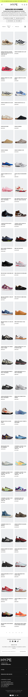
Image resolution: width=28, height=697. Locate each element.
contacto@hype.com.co (8, 684)
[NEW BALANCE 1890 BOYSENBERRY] (7, 435)
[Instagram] (10, 641)
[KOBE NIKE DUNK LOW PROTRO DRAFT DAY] (21, 487)
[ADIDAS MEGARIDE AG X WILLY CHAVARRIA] (7, 187)
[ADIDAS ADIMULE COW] (21, 139)
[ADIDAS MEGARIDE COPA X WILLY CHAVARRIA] (7, 385)
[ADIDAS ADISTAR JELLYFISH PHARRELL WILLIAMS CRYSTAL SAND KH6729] (7, 41)
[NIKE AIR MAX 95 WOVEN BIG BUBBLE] (7, 612)
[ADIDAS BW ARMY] (7, 115)
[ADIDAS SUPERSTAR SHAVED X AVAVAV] (21, 513)
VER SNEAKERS (10, 20)
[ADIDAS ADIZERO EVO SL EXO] (7, 91)
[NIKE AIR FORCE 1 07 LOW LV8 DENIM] (7, 311)
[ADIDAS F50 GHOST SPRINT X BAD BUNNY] (21, 410)
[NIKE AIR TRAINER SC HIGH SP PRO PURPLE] (7, 286)
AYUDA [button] (2, 669)
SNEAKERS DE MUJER (20, 18)
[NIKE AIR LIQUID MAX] (21, 237)
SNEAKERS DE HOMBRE (8, 18)
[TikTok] (18, 641)
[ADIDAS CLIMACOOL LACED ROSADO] (7, 67)
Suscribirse (23, 651)
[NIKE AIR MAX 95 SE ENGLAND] (21, 262)
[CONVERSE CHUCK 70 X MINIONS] (7, 513)
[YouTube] (15, 641)
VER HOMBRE (18, 20)
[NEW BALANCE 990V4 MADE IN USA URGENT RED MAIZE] (21, 612)
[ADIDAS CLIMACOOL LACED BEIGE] (21, 67)
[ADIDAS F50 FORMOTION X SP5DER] (21, 385)
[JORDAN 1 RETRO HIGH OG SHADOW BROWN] (21, 212)
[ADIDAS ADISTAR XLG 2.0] (21, 91)
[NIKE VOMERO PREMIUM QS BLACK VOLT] (7, 237)
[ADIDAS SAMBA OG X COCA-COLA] (21, 588)
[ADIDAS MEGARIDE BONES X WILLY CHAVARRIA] (7, 360)
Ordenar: (6, 26)
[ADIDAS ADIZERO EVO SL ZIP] (21, 41)
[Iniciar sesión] (24, 5)
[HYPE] (6, 660)
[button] (2, 4)
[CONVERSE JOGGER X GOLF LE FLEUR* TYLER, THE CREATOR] (21, 435)
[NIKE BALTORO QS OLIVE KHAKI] (7, 410)
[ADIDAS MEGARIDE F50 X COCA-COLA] (21, 563)
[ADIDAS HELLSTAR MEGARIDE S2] (21, 163)
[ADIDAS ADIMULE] (21, 115)
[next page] (22, 633)
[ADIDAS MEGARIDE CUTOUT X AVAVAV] (21, 538)
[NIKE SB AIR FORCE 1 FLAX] (21, 311)
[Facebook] (12, 641)
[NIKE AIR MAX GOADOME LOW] (7, 262)
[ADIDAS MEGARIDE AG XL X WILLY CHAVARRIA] (21, 360)
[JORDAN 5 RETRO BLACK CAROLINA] (7, 212)
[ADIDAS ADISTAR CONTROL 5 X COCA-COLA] (7, 588)
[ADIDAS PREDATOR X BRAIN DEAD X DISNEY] (7, 335)
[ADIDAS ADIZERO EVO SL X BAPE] (7, 163)
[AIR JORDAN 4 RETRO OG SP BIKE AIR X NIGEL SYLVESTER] (21, 187)
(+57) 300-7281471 (9, 682)
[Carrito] (26, 5)
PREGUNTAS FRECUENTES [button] (6, 674)
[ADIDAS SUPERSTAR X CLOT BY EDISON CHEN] (21, 335)
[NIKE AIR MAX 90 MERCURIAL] (21, 286)
